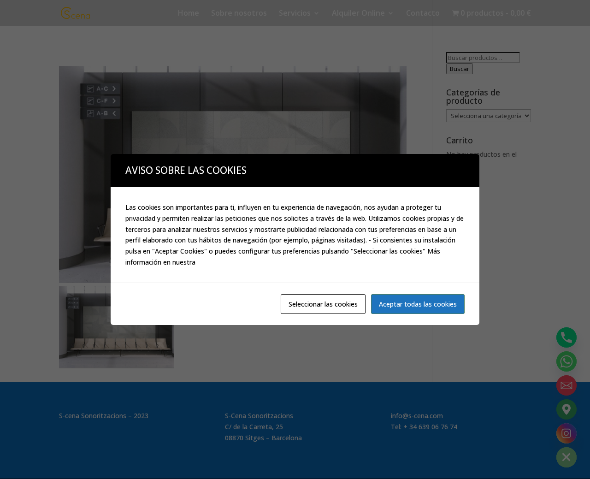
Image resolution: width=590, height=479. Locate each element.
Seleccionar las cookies (323, 304)
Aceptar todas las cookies (418, 304)
